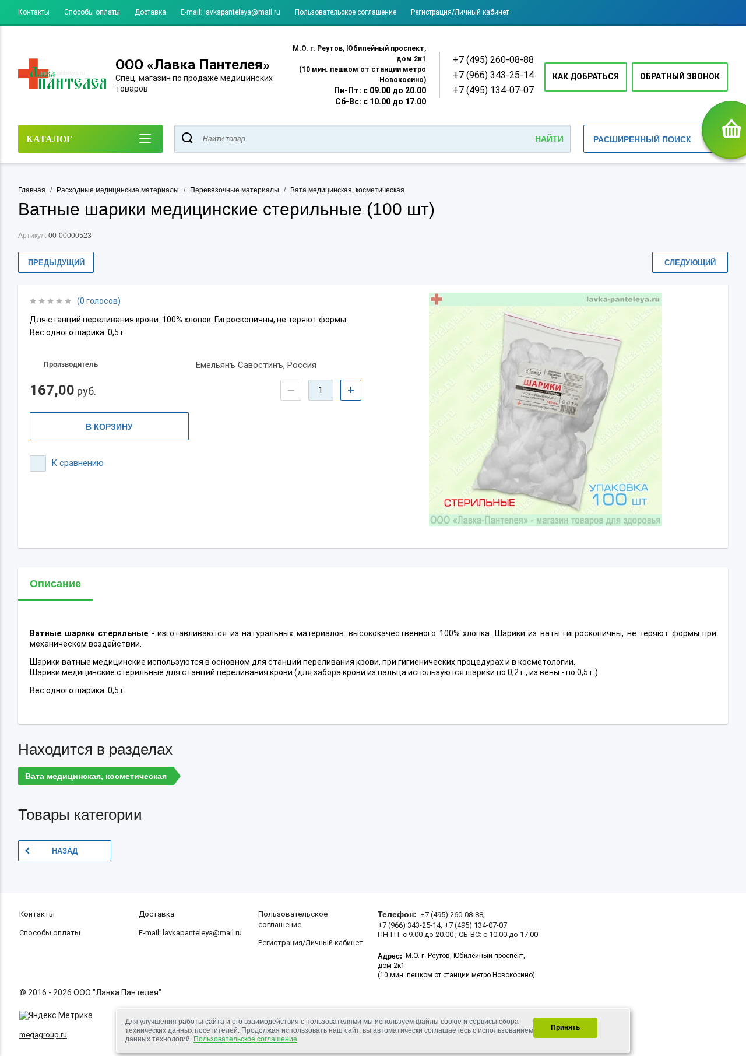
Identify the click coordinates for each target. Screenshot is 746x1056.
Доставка (150, 12)
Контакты (34, 12)
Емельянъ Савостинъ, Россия (256, 365)
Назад (65, 851)
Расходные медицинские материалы (118, 190)
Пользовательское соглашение (345, 12)
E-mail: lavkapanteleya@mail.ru (230, 12)
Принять (565, 1027)
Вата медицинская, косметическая (347, 190)
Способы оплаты (92, 12)
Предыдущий (56, 262)
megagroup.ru (43, 1034)
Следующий (690, 262)
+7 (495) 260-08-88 (493, 59)
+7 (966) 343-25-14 (493, 74)
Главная (31, 190)
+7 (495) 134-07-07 (493, 90)
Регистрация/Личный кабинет (460, 12)
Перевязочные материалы (234, 190)
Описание (55, 584)
